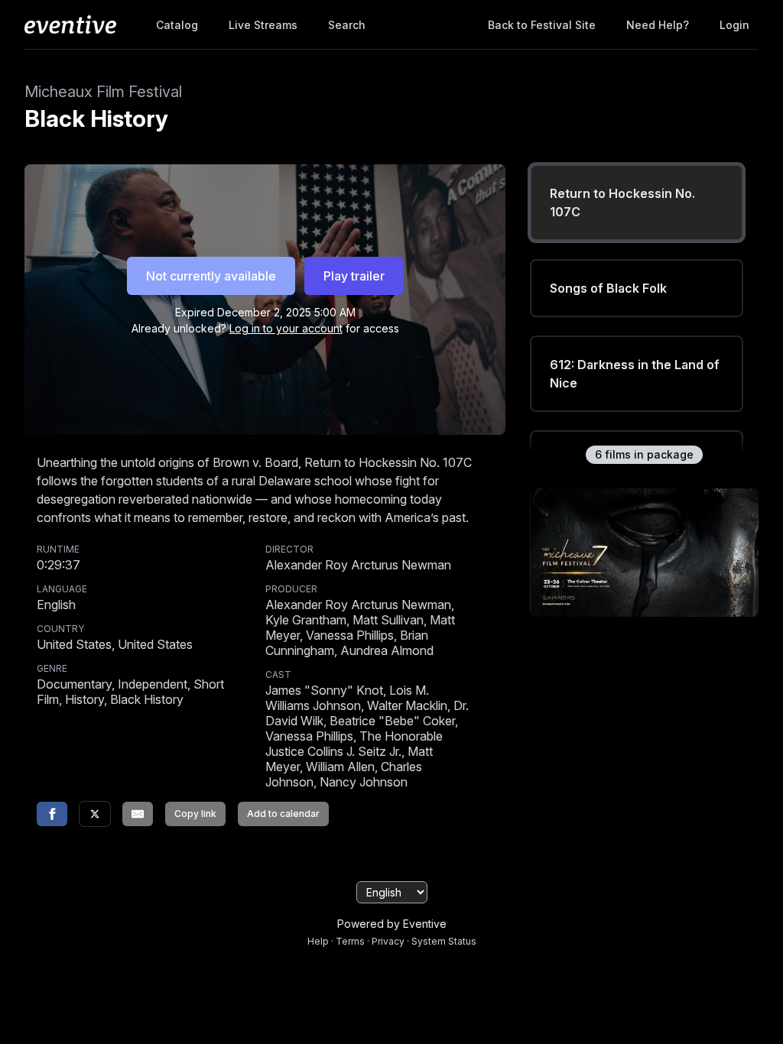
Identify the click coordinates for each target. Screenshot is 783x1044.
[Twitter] (95, 814)
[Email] (137, 814)
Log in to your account (286, 328)
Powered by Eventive (392, 923)
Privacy (388, 941)
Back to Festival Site (542, 24)
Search (347, 24)
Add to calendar (283, 813)
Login (734, 24)
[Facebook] (52, 814)
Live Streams (263, 24)
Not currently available (211, 276)
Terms (350, 941)
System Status (443, 941)
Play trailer (354, 276)
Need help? (657, 24)
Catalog (177, 24)
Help (318, 941)
